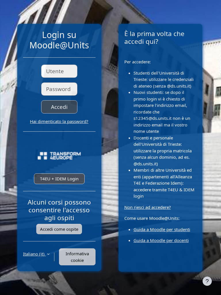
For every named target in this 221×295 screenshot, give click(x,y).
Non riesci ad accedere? (147, 207)
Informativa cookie (77, 257)
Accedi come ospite (59, 229)
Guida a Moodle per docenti (161, 240)
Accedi (59, 106)
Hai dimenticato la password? (59, 121)
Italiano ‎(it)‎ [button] (34, 254)
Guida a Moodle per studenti (162, 229)
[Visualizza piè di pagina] (207, 281)
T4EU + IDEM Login (59, 178)
